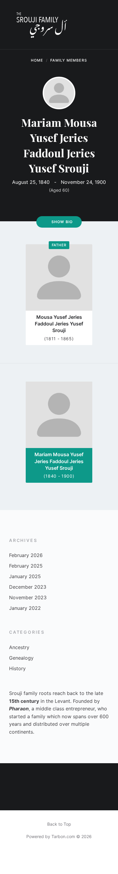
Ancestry (19, 647)
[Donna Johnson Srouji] (106, 798)
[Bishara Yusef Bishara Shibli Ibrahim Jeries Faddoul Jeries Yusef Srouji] (35, 775)
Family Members (68, 60)
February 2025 (26, 566)
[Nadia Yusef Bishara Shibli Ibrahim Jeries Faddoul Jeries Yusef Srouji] (59, 798)
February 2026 (26, 555)
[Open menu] (107, 24)
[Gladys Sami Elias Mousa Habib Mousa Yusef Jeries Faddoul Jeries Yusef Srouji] (106, 775)
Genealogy (21, 658)
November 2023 (28, 597)
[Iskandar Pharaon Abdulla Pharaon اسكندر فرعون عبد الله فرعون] (12, 775)
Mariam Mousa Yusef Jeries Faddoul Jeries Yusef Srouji (59, 461)
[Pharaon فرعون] (59, 775)
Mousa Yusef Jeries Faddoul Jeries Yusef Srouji (59, 324)
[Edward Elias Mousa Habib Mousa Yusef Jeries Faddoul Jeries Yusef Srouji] (35, 798)
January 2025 (25, 576)
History (17, 668)
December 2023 (27, 587)
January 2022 (25, 608)
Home (37, 60)
